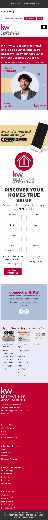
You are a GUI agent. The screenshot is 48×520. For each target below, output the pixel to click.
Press (3, 431)
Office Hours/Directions (11, 446)
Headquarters (7, 425)
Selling (39, 261)
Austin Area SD (7, 501)
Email (12, 225)
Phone (35, 225)
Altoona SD (6, 495)
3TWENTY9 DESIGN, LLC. (24, 517)
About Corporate (8, 428)
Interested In (35, 256)
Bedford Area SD (8, 508)
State (12, 246)
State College (7, 470)
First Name (12, 214)
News (21, 19)
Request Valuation (14, 272)
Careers (16, 19)
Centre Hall (6, 483)
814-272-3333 (24, 410)
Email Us (5, 413)
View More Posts (39, 328)
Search (40, 19)
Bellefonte (5, 477)
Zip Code (35, 246)
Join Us (4, 434)
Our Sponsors (9, 19)
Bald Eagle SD (7, 504)
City (35, 235)
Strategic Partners (9, 459)
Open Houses (29, 19)
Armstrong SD (7, 498)
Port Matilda (6, 473)
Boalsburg (5, 480)
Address (12, 235)
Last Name (35, 214)
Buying (32, 261)
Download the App (9, 437)
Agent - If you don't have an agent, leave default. (13, 257)
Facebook (40, 62)
